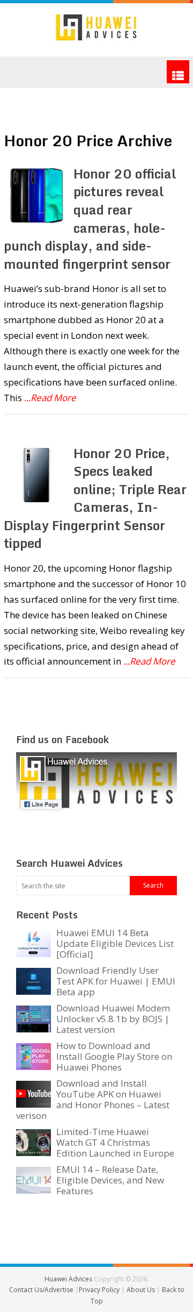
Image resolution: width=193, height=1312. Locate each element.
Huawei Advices (68, 1279)
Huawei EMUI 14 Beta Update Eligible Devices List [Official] (115, 943)
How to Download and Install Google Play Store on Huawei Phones (114, 1056)
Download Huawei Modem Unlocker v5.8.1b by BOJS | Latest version (113, 1019)
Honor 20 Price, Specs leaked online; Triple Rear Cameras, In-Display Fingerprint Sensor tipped (95, 498)
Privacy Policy (100, 1289)
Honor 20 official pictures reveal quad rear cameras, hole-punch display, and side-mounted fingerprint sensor (90, 218)
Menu (178, 71)
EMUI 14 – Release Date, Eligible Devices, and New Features (110, 1180)
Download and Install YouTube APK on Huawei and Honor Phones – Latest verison (92, 1099)
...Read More (50, 397)
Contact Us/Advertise (42, 1289)
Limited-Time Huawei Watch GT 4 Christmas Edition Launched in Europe (115, 1142)
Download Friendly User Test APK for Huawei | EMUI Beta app (115, 981)
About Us (142, 1289)
